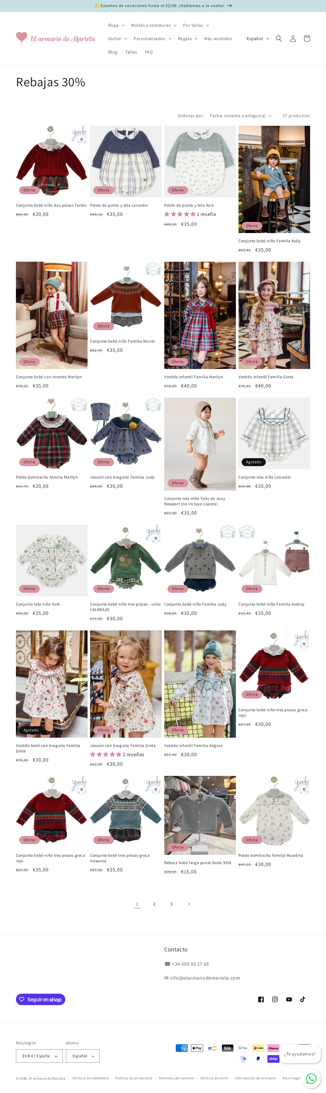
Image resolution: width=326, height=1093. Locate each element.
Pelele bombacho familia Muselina (270, 855)
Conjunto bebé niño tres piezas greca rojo (50, 858)
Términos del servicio (176, 1078)
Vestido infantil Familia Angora (193, 745)
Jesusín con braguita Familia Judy (122, 477)
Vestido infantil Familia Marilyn (193, 377)
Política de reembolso (91, 1078)
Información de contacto (255, 1078)
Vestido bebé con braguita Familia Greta (48, 748)
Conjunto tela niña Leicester (264, 477)
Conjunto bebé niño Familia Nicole (122, 341)
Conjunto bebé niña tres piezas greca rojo (273, 712)
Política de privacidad (133, 1078)
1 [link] (137, 903)
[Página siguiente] (189, 904)
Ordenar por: (191, 115)
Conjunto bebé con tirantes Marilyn (49, 377)
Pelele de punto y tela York (189, 205)
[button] (115, 25)
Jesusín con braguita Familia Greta (123, 745)
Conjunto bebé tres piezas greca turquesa (120, 858)
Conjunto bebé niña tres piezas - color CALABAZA (125, 607)
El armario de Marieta (47, 1078)
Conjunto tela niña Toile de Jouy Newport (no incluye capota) (194, 501)
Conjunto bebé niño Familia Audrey (271, 604)
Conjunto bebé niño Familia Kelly (269, 241)
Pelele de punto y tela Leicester (119, 205)
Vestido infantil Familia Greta (266, 377)
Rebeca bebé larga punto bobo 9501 (198, 862)
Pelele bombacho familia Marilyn (47, 477)
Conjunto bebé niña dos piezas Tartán (51, 205)
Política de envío (215, 1078)
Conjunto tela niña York (38, 604)
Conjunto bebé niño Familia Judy (195, 604)
